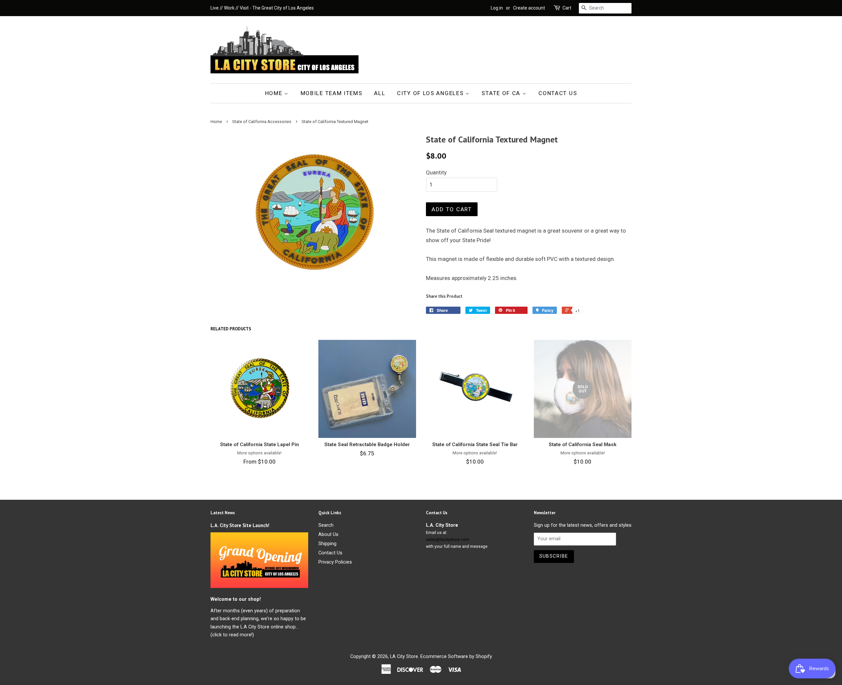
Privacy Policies (335, 562)
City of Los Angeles (431, 93)
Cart (566, 8)
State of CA (502, 93)
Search (326, 525)
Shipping (327, 543)
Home (275, 93)
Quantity (436, 172)
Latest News (222, 513)
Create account (529, 8)
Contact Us (557, 93)
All (379, 93)
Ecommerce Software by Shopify (456, 656)
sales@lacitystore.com (447, 539)
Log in (497, 8)
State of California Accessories (261, 121)
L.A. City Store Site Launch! (239, 525)
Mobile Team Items (331, 93)
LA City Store (404, 656)
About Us (328, 534)
